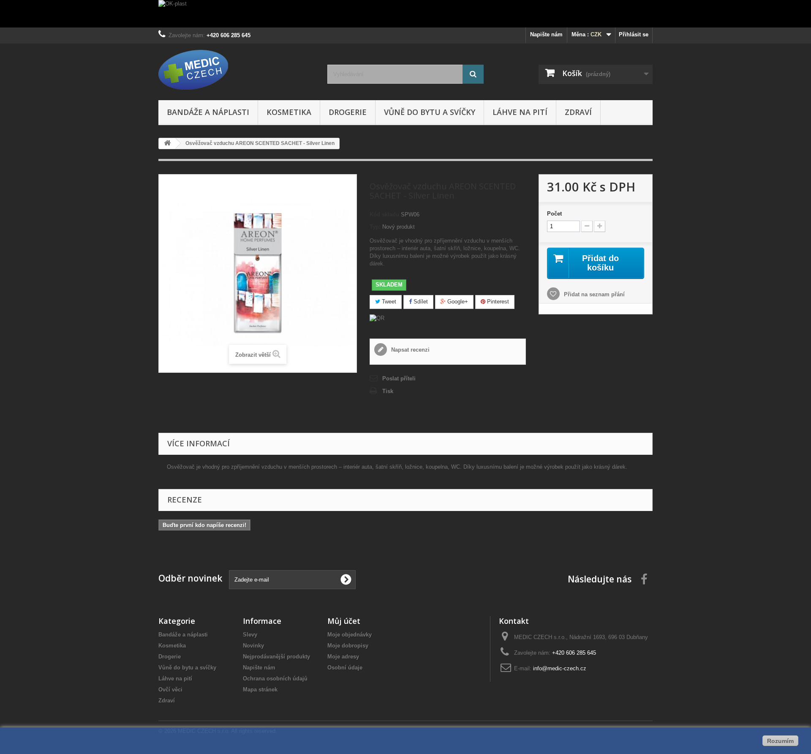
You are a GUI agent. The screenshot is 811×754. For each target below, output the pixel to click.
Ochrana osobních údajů (275, 678)
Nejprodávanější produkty (276, 656)
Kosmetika (289, 112)
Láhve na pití (520, 112)
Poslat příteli (399, 378)
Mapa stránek (260, 689)
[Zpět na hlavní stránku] (167, 143)
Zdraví (578, 112)
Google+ (457, 301)
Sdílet (420, 301)
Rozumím (780, 741)
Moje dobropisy (347, 645)
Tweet (388, 301)
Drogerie (348, 112)
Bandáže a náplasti (208, 112)
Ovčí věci (170, 689)
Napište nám (546, 34)
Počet (554, 213)
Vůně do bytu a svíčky (429, 112)
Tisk (387, 391)
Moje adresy (343, 656)
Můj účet (343, 621)
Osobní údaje (344, 667)
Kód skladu (384, 214)
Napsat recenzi (409, 350)
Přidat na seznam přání (593, 294)
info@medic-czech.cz (559, 668)
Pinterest (497, 301)
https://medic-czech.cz (186, 547)
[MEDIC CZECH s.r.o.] (236, 70)
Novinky (253, 645)
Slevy (250, 634)
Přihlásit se (633, 34)
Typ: (375, 227)
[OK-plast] (405, 13)
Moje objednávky (349, 634)
